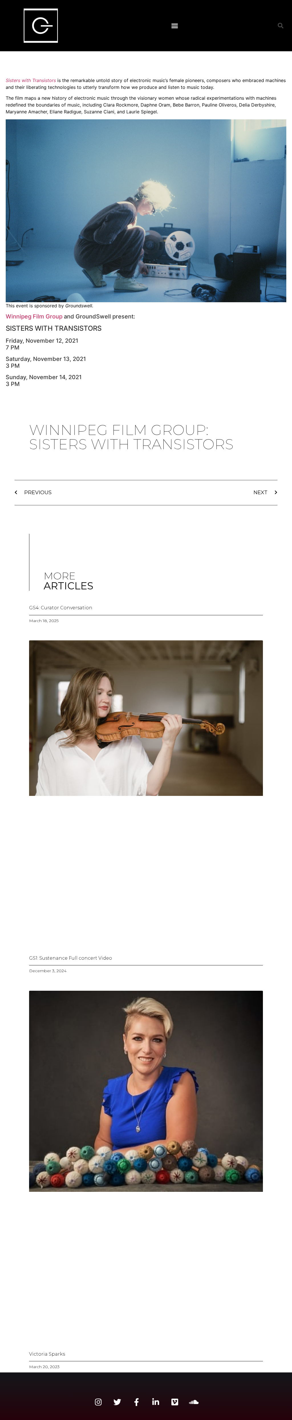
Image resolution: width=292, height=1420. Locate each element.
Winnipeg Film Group (34, 316)
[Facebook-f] (136, 1402)
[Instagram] (98, 1402)
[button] (174, 25)
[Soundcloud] (194, 1402)
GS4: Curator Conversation (60, 607)
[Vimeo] (175, 1402)
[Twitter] (117, 1402)
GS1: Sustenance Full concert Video (70, 958)
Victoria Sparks (47, 1354)
